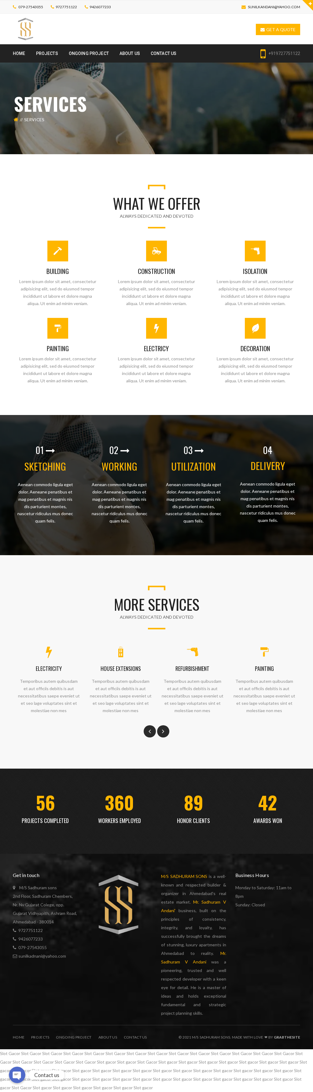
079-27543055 (30, 7)
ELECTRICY (156, 348)
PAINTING (58, 348)
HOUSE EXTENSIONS (121, 668)
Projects (40, 1037)
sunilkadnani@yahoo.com (42, 956)
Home (18, 1037)
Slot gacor (106, 1062)
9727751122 (66, 7)
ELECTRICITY (49, 668)
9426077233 (100, 7)
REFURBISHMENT (192, 668)
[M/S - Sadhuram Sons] (26, 28)
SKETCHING (45, 466)
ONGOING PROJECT (73, 1037)
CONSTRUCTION (156, 271)
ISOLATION (255, 271)
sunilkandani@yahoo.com (274, 7)
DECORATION (255, 348)
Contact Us (135, 1037)
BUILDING (57, 271)
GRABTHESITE (287, 1037)
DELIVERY (268, 465)
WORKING (119, 466)
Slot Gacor (10, 1053)
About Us (107, 1037)
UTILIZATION (193, 466)
